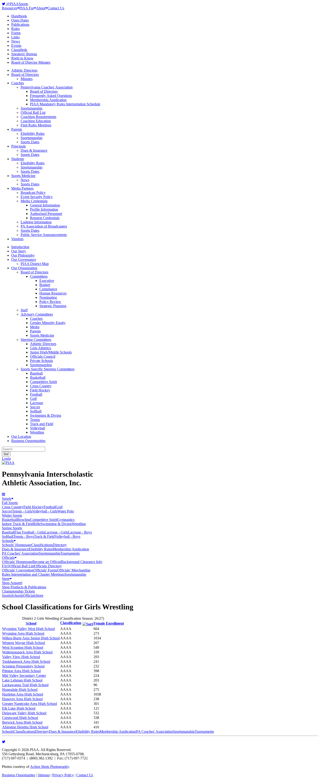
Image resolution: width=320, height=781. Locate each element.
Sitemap (44, 775)
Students (17, 159)
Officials (8, 558)
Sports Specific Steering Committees (47, 369)
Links (15, 37)
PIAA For (26, 8)
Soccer (35, 407)
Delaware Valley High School (24, 713)
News (15, 41)
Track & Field (44, 536)
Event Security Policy (37, 197)
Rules (15, 29)
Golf (33, 399)
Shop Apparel (12, 583)
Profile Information (44, 209)
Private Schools (41, 361)
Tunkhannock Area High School (26, 661)
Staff (24, 310)
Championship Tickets (18, 591)
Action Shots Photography (49, 767)
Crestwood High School (20, 718)
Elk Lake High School (18, 708)
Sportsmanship (31, 108)
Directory (60, 545)
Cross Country (41, 386)
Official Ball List (33, 112)
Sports (6, 499)
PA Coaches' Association (20, 553)
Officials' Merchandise (73, 570)
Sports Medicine (23, 176)
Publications (20, 24)
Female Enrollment (108, 623)
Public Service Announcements (44, 235)
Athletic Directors (24, 70)
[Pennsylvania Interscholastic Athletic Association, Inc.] (8, 463)
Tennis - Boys (23, 536)
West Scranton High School (22, 647)
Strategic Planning (52, 306)
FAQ (5, 566)
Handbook (19, 16)
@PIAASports (16, 4)
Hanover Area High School (22, 699)
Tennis (35, 420)
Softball (35, 411)
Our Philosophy (23, 255)
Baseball (36, 373)
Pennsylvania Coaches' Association (47, 87)
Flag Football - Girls (30, 532)
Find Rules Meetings (36, 125)
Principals (18, 146)
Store (6, 579)
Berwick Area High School (22, 722)
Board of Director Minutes (30, 62)
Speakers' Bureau (24, 54)
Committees (39, 276)
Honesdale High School (19, 690)
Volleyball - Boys (67, 536)
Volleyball (37, 428)
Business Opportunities (28, 441)
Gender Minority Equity (48, 323)
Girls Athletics (40, 348)
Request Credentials (45, 218)
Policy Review (50, 302)
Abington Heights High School (25, 727)
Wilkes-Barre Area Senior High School (31, 638)
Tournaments (70, 553)
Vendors (17, 239)
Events (16, 46)
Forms (16, 33)
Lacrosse (36, 403)
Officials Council (42, 356)
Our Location (21, 436)
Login (6, 458)
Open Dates (20, 20)
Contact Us (56, 8)
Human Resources (53, 293)
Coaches (17, 83)
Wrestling (37, 432)
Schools (8, 541)
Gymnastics (65, 520)
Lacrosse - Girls (56, 532)
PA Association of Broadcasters (44, 226)
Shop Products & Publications (24, 587)
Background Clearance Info (81, 562)
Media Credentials (34, 201)
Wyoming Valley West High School (28, 629)
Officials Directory (48, 566)
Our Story (18, 251)
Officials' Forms (45, 570)
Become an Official (46, 562)
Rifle (37, 524)
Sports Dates (30, 142)
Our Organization (24, 268)
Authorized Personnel (46, 214)
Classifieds (19, 50)
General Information (45, 205)
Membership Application (48, 100)
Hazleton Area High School (22, 694)
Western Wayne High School (23, 643)
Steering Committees (36, 340)
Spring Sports (12, 528)
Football (36, 394)
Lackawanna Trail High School (25, 685)
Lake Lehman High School (22, 680)
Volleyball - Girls (44, 511)
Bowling (23, 520)
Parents (16, 129)
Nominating (48, 297)
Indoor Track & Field (17, 524)
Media (34, 327)
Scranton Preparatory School (23, 666)
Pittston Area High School (21, 671)
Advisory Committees (37, 314)
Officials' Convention (17, 570)
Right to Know (22, 58)
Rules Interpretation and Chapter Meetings (33, 574)
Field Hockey (40, 390)
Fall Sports (10, 503)
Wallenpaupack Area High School (27, 652)
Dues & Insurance (34, 150)
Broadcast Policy (33, 193)
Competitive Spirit (43, 382)
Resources (9, 8)
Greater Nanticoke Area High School (29, 704)
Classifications (42, 545)
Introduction (20, 247)
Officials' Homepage (17, 562)
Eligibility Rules (33, 134)
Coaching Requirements (38, 117)
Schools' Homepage (16, 545)
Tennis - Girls (22, 511)
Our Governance (23, 260)
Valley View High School (21, 657)
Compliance (48, 289)
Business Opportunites (18, 775)
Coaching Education (36, 121)
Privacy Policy (63, 775)
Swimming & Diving (45, 415)
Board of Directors (25, 75)
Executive (46, 281)
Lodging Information (36, 222)
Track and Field (41, 424)
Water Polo (65, 511)
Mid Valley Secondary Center (24, 676)
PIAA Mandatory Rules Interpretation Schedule (65, 104)
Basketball (37, 377)
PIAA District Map (35, 264)
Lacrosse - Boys (80, 532)
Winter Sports (12, 515)
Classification (70, 623)
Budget (44, 285)
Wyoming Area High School (23, 633)
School (31, 623)
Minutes (27, 79)
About (40, 8)
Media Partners (22, 188)
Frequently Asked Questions (51, 96)
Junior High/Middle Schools (51, 352)
